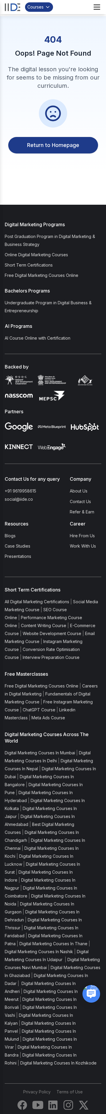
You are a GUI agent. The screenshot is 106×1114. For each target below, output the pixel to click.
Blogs (10, 535)
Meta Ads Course (48, 717)
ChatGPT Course (39, 709)
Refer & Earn (82, 511)
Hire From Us (82, 535)
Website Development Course (52, 633)
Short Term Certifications (29, 264)
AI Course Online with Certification (37, 338)
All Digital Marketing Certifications (37, 601)
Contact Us (80, 501)
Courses (35, 6)
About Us (78, 490)
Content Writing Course (43, 625)
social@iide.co (19, 499)
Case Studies (17, 545)
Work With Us (83, 545)
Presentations (18, 556)
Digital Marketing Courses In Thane (53, 943)
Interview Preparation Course (51, 657)
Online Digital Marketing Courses (36, 254)
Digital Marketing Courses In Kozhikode (58, 1062)
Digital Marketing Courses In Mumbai (40, 752)
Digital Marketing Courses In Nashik (39, 951)
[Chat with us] (91, 994)
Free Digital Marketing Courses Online (41, 275)
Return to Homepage (53, 145)
